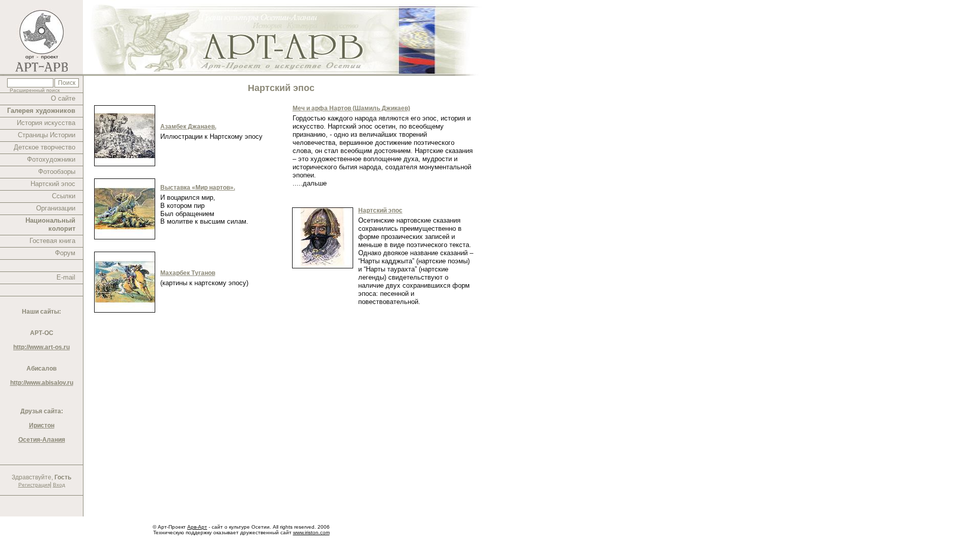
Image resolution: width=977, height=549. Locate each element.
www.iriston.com (311, 532)
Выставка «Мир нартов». (197, 187)
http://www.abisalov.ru (41, 382)
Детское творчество (44, 147)
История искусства (46, 123)
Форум (65, 253)
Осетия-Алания (41, 439)
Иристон (41, 425)
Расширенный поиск (35, 90)
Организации (55, 208)
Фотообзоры (56, 171)
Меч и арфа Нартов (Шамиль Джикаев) (351, 108)
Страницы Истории (46, 135)
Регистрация (34, 484)
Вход (59, 484)
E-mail (65, 277)
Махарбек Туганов (187, 273)
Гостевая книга (52, 241)
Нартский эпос (53, 184)
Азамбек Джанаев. (188, 126)
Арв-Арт (197, 527)
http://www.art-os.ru (41, 347)
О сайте (63, 98)
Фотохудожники (51, 159)
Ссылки (63, 196)
